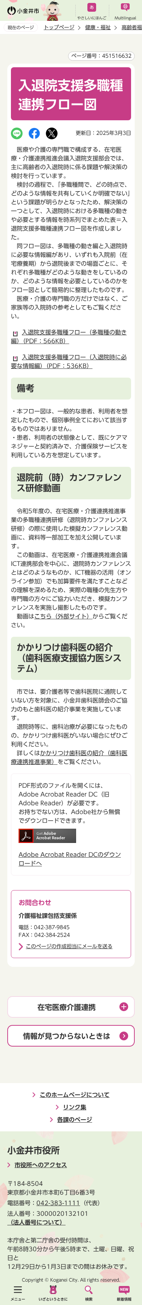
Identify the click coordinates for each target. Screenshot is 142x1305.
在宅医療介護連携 (67, 1007)
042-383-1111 (58, 1203)
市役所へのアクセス (41, 1165)
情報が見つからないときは (66, 1036)
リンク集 (74, 1107)
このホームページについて (75, 1095)
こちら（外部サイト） (63, 616)
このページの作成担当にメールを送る (69, 946)
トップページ (59, 27)
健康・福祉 (98, 27)
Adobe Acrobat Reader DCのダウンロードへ (70, 859)
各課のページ (74, 1120)
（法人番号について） (36, 1222)
